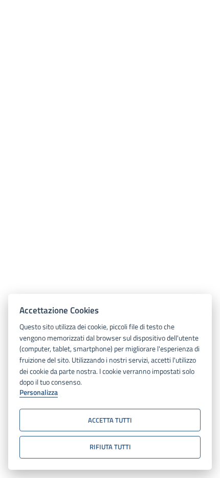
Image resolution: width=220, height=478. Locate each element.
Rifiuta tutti (110, 447)
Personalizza (38, 392)
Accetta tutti (110, 420)
